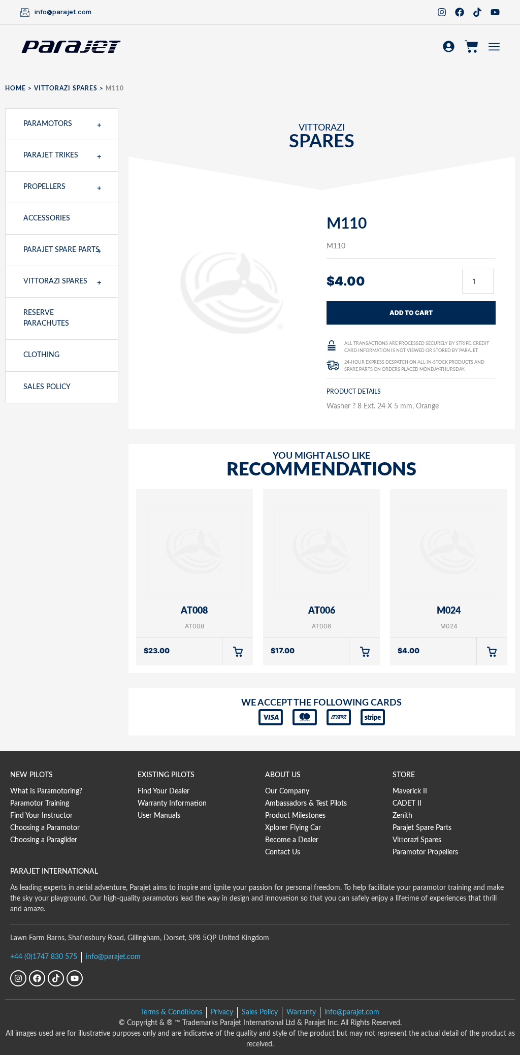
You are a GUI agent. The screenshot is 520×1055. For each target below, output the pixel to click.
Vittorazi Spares (66, 88)
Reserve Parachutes (46, 318)
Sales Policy (47, 387)
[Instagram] (441, 12)
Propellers (44, 186)
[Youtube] (495, 12)
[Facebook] (459, 12)
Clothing (41, 355)
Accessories (46, 218)
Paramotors (47, 123)
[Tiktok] (477, 12)
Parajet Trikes (50, 155)
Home (15, 88)
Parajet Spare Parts (61, 249)
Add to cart (411, 312)
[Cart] (471, 46)
